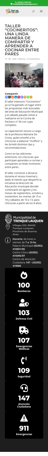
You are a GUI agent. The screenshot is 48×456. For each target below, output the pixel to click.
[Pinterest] (18, 97)
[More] (31, 97)
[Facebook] (6, 97)
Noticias (21, 59)
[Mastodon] (21, 97)
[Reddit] (12, 97)
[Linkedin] (15, 97)
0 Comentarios (33, 59)
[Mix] (25, 97)
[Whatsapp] (28, 97)
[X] (9, 97)
